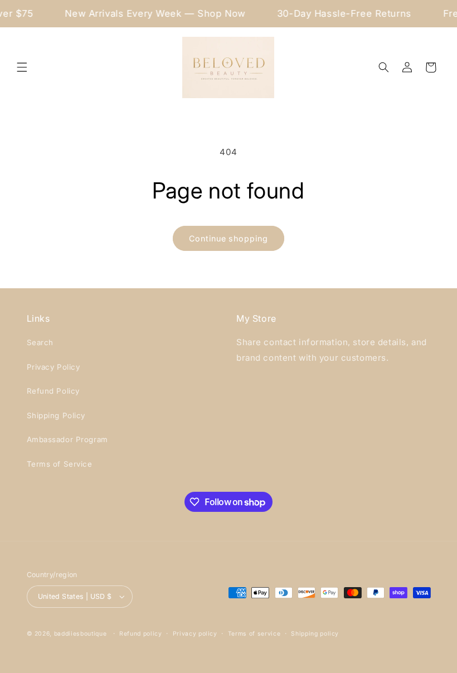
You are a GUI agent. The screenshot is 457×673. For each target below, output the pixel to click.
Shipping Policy (56, 415)
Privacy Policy (53, 366)
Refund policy (140, 633)
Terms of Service (60, 463)
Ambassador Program (67, 439)
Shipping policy (315, 633)
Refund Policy (53, 390)
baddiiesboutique (80, 633)
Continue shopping (228, 238)
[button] (22, 67)
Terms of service (254, 633)
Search (40, 342)
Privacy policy (195, 633)
